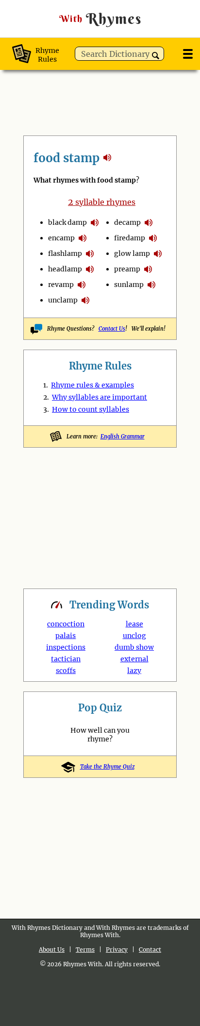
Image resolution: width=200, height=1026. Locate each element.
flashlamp (65, 253)
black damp (67, 222)
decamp (127, 222)
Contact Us (112, 328)
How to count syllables (90, 409)
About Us (52, 949)
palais (65, 635)
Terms (85, 949)
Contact (150, 949)
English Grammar (122, 436)
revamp (61, 284)
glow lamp (132, 253)
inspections (65, 647)
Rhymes (100, 19)
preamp (127, 269)
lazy (134, 670)
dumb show (134, 647)
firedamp (129, 238)
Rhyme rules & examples (92, 385)
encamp (61, 238)
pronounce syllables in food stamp (95, 222)
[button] (155, 55)
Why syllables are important (99, 397)
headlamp (65, 269)
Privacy (117, 949)
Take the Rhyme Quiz (107, 766)
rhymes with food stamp (107, 157)
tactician (66, 659)
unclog (134, 635)
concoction (65, 624)
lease (134, 624)
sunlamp (129, 284)
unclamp (63, 300)
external (134, 659)
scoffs (66, 670)
